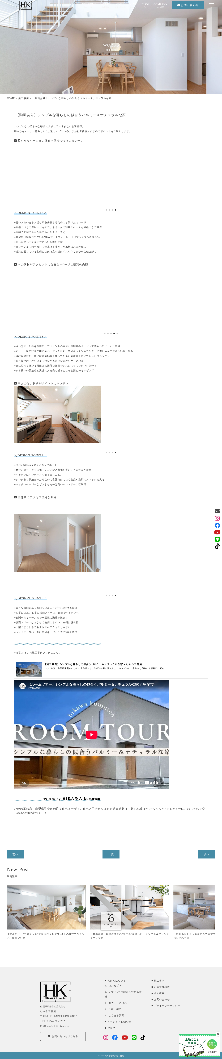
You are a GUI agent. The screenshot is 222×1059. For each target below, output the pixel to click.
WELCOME (89, 5)
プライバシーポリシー (167, 1005)
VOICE (120, 5)
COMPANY (160, 5)
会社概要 (159, 993)
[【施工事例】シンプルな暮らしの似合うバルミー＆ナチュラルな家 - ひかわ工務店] (111, 669)
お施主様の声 (162, 987)
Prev (18, 174)
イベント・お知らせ (119, 1021)
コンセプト (115, 985)
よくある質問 (116, 1015)
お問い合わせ (162, 999)
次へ (207, 854)
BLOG (145, 5)
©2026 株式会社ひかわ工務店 (111, 1056)
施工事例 (159, 980)
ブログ (111, 1028)
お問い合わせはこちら (65, 1036)
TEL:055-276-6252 (52, 1021)
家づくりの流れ (118, 1003)
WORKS (105, 5)
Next (204, 174)
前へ (15, 854)
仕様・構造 (115, 1009)
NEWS (133, 5)
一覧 (111, 854)
